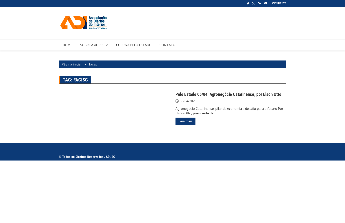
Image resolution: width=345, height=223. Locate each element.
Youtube (266, 3)
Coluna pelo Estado (134, 45)
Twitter (253, 3)
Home (67, 45)
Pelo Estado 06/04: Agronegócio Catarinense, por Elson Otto (228, 94)
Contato (167, 45)
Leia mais (185, 121)
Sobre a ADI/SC (92, 45)
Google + (259, 3)
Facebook (248, 3)
